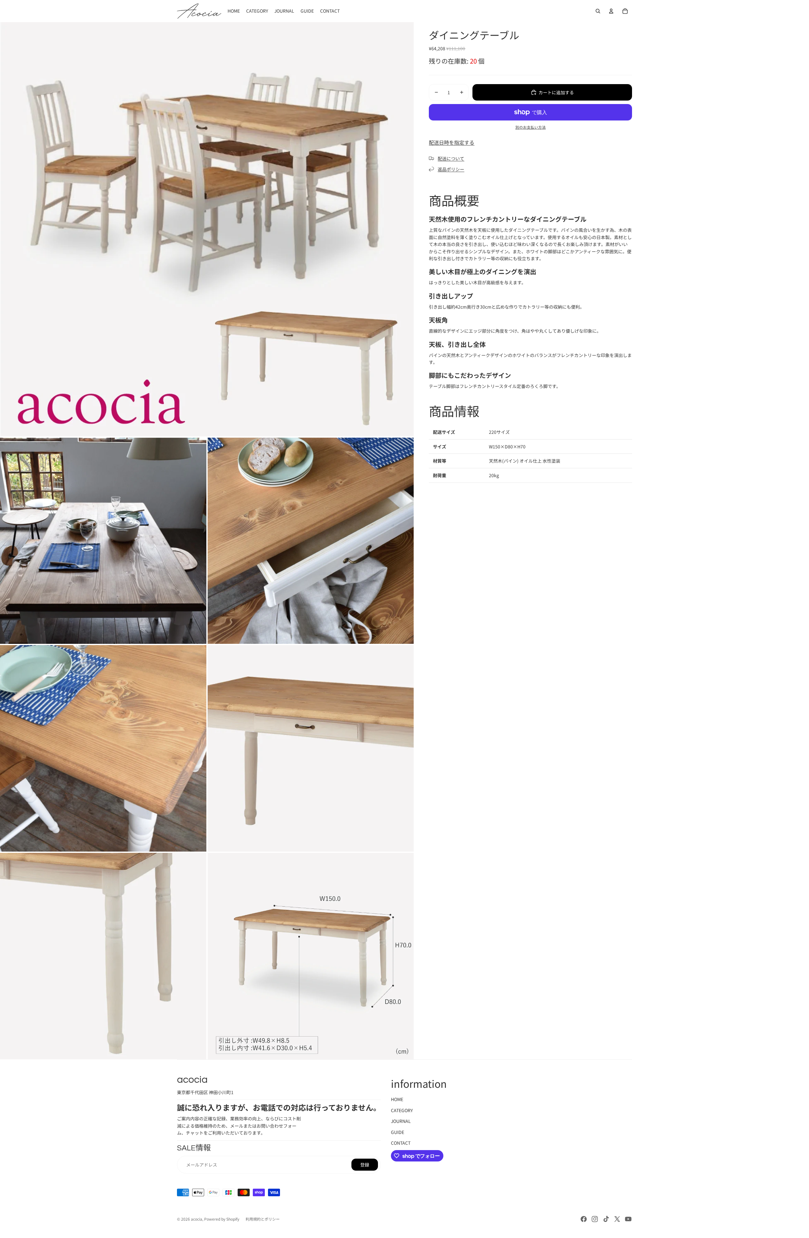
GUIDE (397, 1132)
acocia (196, 1219)
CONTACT (401, 1143)
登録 (364, 1164)
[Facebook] (583, 1219)
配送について (451, 158)
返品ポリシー (451, 169)
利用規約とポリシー (263, 1219)
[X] (617, 1219)
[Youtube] (628, 1219)
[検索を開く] (598, 11)
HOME (397, 1099)
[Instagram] (595, 1219)
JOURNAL (401, 1121)
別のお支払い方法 (530, 127)
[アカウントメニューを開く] (611, 11)
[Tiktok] (606, 1219)
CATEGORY (402, 1110)
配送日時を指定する (451, 142)
